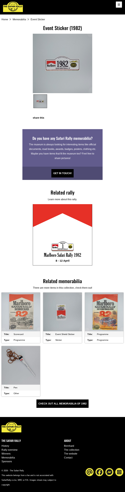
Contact (68, 457)
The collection (71, 450)
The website (70, 453)
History (5, 446)
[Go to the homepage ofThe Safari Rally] (13, 7)
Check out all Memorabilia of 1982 (62, 403)
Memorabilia (19, 19)
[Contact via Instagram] (119, 472)
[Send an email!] (89, 472)
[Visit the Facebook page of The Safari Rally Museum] (99, 472)
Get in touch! (62, 173)
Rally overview (10, 450)
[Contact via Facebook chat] (109, 472)
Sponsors (7, 461)
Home (5, 19)
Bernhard (69, 446)
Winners (6, 453)
